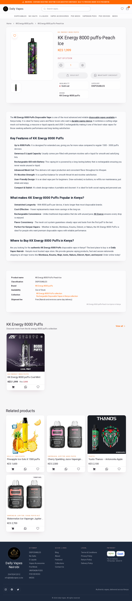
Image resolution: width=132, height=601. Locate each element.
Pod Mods (75, 16)
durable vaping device (82, 121)
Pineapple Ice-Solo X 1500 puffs (23, 459)
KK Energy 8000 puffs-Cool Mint (24, 377)
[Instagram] (5, 589)
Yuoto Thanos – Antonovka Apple (106, 459)
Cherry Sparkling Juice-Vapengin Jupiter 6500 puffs (74, 459)
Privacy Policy (86, 556)
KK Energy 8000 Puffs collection (49, 293)
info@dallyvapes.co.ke (14, 578)
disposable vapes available (102, 117)
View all (119, 326)
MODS (115, 16)
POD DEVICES (104, 16)
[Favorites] (122, 8)
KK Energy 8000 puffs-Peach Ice (51, 23)
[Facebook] (11, 589)
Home (9, 23)
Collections (59, 563)
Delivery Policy (87, 563)
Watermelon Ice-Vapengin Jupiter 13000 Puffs (31, 518)
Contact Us (59, 567)
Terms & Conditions (89, 552)
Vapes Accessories (60, 16)
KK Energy (99, 214)
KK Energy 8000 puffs (24, 23)
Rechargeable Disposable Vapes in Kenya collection (57, 296)
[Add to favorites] (38, 387)
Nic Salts (33, 16)
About (57, 556)
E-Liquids (44, 16)
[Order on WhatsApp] (25, 387)
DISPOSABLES (20, 16)
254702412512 (14, 574)
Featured (58, 560)
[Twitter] (18, 589)
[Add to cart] (13, 387)
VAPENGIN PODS (89, 16)
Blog (57, 552)
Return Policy (86, 560)
